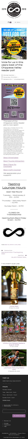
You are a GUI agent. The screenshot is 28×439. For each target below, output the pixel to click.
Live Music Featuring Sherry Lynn (14, 368)
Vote (15, 244)
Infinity (12, 244)
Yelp (5, 426)
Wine (19, 244)
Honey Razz (14, 306)
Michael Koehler (8, 75)
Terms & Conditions (14, 434)
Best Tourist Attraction (13, 161)
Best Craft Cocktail (12, 170)
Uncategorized (19, 79)
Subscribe (19, 415)
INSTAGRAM (13, 433)
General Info (7, 79)
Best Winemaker (10, 157)
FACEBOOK (5, 433)
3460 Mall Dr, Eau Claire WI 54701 (12, 381)
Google (6, 423)
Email (4, 408)
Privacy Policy (21, 433)
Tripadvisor (7, 424)
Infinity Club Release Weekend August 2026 (14, 344)
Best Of (7, 244)
